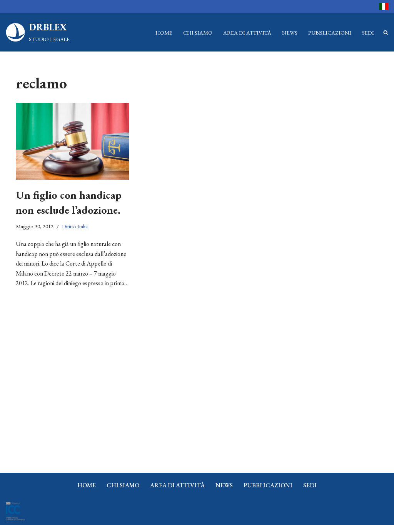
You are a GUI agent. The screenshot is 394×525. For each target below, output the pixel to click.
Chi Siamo (197, 32)
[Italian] (383, 6)
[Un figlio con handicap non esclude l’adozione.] (72, 141)
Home (163, 32)
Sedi (368, 32)
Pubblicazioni (329, 32)
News (289, 32)
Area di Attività (247, 32)
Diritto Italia (75, 226)
